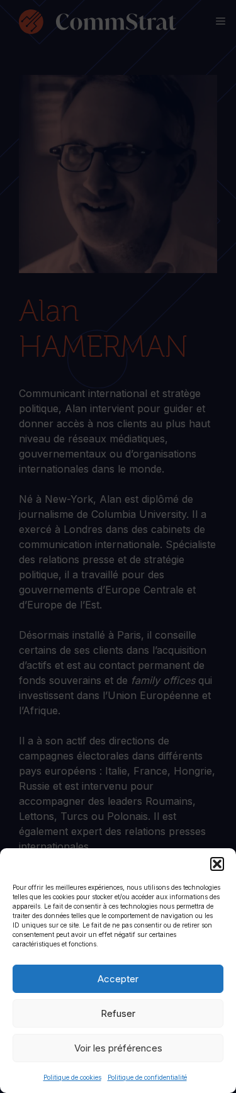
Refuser (118, 1013)
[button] (217, 864)
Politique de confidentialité (147, 1077)
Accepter (118, 979)
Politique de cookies (72, 1077)
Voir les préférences (118, 1048)
